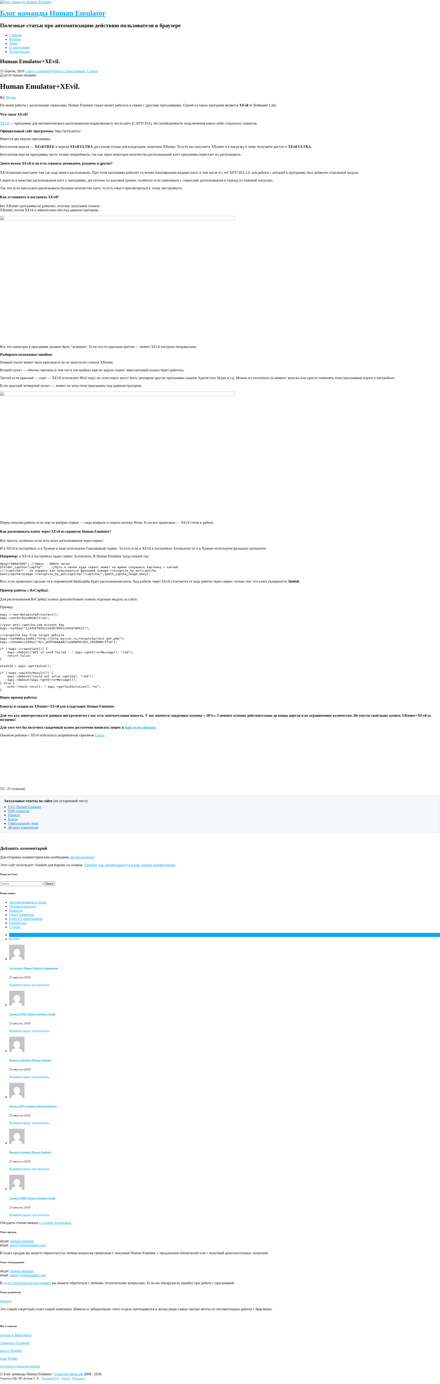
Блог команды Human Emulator (52, 13)
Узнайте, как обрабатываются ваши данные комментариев (129, 865)
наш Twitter (9, 1358)
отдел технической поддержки (27, 1283)
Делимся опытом (22, 906)
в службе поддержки (55, 1223)
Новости (16, 910)
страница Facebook (15, 1343)
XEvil (5, 123)
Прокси (14, 815)
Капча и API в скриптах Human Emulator (33, 1106)
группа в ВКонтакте (16, 1335)
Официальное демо (23, 823)
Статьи (92, 71)
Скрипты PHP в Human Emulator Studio (32, 1014)
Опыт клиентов (21, 915)
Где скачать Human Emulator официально (33, 968)
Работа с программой (68, 71)
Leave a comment (38, 71)
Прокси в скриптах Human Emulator (30, 1060)
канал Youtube (11, 1351)
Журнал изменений (23, 827)
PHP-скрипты (19, 811)
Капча (13, 819)
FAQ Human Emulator (24, 807)
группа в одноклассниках (20, 1366)
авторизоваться (82, 857)
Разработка (17, 923)
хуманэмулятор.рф (68, 1374)
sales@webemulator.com (28, 1245)
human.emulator (22, 1241)
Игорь (11, 97)
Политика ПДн (50, 1378)
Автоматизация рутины (27, 902)
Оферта (65, 1378)
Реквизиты (78, 1378)
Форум (5, 1301)
